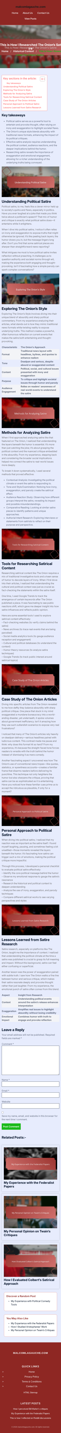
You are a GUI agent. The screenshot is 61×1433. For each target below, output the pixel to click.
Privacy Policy (32, 1376)
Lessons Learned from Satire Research (22, 107)
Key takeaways (14, 83)
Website (6, 1101)
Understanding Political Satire (18, 86)
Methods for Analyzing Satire (17, 93)
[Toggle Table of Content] (41, 79)
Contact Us (43, 12)
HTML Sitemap (30, 1392)
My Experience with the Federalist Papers (32, 1323)
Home (15, 12)
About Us (28, 12)
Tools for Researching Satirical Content (22, 97)
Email (5, 1090)
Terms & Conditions (32, 1381)
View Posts (30, 18)
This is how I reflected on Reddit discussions (30, 1418)
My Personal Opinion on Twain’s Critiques (32, 1330)
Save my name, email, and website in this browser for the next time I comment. (30, 1118)
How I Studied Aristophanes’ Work (29, 1326)
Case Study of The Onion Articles (19, 100)
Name (6, 1079)
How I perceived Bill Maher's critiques (30, 1409)
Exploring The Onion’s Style (16, 90)
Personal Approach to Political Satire (21, 104)
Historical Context (23, 51)
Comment (8, 1044)
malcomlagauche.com (31, 6)
